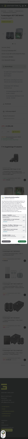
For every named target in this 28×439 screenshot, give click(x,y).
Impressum (7, 198)
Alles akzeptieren (22, 241)
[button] (21, 217)
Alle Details (5, 221)
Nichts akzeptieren (6, 241)
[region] (14, 226)
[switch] (23, 217)
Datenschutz (12, 198)
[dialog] (14, 219)
